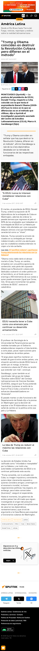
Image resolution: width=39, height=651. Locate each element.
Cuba (22, 524)
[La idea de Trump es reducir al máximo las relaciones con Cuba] (19, 428)
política (26, 520)
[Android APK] (7, 629)
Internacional (17, 520)
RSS (24, 621)
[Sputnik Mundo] (6, 16)
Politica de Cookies (23, 618)
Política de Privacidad (8, 618)
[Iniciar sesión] (27, 15)
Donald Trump (6, 528)
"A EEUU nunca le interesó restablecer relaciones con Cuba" (16, 196)
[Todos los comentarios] (3, 648)
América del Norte (7, 524)
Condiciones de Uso (20, 612)
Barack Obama (31, 524)
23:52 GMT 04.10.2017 (8, 59)
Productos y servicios (8, 615)
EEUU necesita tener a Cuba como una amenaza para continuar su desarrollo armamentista (17, 325)
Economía (33, 593)
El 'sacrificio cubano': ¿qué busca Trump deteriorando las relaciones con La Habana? (19, 252)
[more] (35, 203)
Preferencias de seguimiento (11, 624)
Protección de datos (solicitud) (12, 621)
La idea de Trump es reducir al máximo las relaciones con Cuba (18, 447)
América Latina (6, 520)
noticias (15, 528)
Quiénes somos (6, 612)
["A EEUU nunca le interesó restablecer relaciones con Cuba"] (19, 176)
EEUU (17, 524)
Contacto (20, 615)
